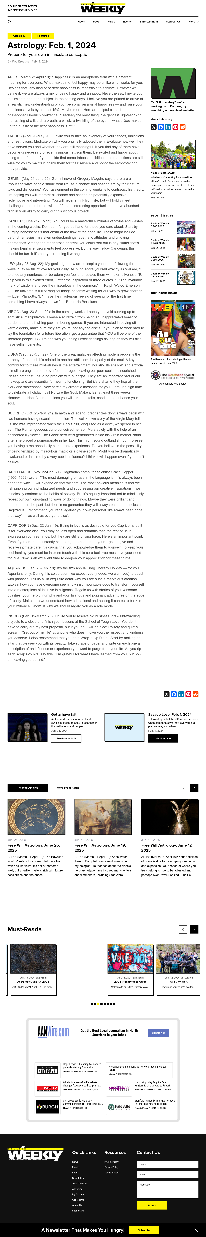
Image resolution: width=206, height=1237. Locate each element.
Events (127, 21)
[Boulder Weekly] (103, 8)
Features (43, 35)
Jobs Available (79, 1183)
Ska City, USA (176, 981)
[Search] (9, 21)
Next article (163, 738)
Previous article (66, 738)
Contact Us (78, 1199)
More (192, 21)
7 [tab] (111, 1004)
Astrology (19, 35)
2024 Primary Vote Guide (127, 981)
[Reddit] (182, 127)
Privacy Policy (112, 1161)
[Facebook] (161, 127)
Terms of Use (112, 1172)
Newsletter (78, 1178)
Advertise (77, 1188)
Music (111, 21)
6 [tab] (108, 1004)
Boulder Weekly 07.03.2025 (160, 225)
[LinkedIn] (168, 127)
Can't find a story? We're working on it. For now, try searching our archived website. (173, 106)
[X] (154, 127)
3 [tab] (98, 1004)
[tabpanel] (30, 969)
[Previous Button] (183, 929)
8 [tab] (114, 1004)
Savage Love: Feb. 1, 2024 (170, 714)
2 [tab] (95, 1004)
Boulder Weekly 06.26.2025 (160, 242)
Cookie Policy (112, 1167)
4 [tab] (101, 1004)
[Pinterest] (175, 127)
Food (96, 21)
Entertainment (149, 21)
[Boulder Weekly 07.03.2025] (186, 227)
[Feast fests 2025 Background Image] (173, 154)
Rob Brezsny (20, 61)
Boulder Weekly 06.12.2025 (160, 275)
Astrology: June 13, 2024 (30, 981)
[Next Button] (194, 929)
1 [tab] (92, 1004)
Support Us (173, 21)
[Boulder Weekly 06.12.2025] (186, 278)
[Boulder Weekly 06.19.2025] (186, 261)
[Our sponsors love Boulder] (173, 375)
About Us (77, 1205)
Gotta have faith (65, 714)
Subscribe (144, 1230)
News (81, 21)
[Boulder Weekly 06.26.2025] (186, 244)
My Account (78, 1194)
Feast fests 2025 (163, 173)
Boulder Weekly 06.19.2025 (160, 258)
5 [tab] (105, 1004)
